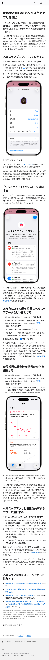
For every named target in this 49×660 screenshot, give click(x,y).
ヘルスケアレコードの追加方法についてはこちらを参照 (25, 601)
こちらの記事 (40, 356)
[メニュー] (46, 2)
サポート (9, 641)
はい (21, 635)
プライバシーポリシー (7, 656)
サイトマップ (31, 656)
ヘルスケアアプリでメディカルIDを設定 (19, 595)
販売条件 (23, 656)
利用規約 (16, 656)
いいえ (29, 635)
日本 (3, 650)
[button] (35, 2)
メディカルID (28, 164)
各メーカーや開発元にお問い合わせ (12, 618)
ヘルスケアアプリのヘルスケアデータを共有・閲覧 (23, 583)
